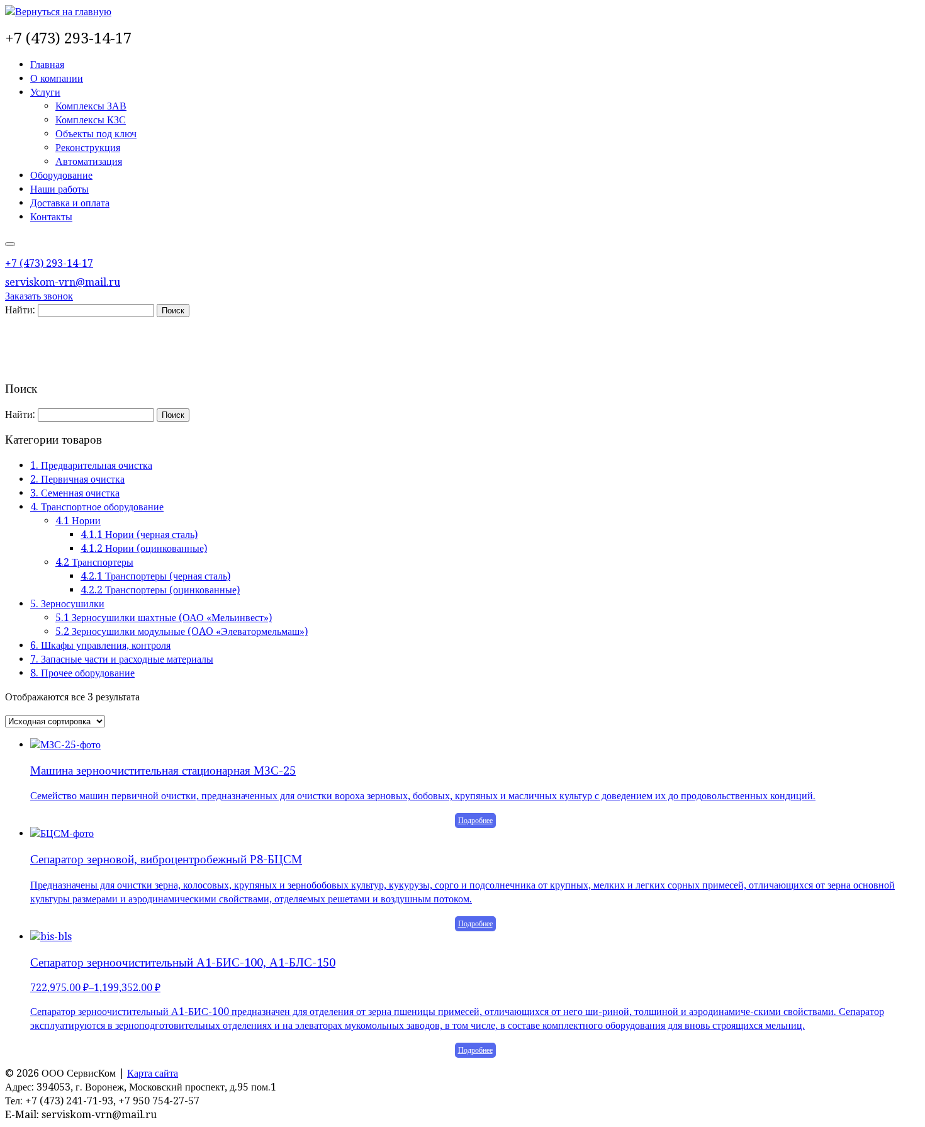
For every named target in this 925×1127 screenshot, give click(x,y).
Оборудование (61, 175)
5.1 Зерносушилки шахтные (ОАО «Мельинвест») (163, 618)
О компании (56, 78)
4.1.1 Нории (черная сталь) (139, 535)
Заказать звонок (39, 296)
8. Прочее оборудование (82, 673)
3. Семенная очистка (75, 493)
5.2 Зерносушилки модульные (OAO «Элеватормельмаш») (181, 631)
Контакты (51, 217)
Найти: (20, 310)
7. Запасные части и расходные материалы (121, 659)
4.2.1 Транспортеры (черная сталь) (155, 576)
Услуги (45, 92)
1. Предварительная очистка (91, 465)
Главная (47, 64)
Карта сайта (152, 1073)
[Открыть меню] (10, 244)
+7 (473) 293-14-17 (49, 263)
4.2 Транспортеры (94, 562)
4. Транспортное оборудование (97, 507)
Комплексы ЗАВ (90, 106)
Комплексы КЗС (90, 120)
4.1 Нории (78, 521)
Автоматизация (88, 161)
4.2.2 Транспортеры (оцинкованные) (160, 590)
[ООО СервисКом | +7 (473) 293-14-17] (58, 12)
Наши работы (59, 189)
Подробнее (475, 820)
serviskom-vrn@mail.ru (62, 282)
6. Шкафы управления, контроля (100, 645)
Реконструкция (87, 148)
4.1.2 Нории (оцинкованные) (144, 548)
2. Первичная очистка (77, 479)
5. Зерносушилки (67, 604)
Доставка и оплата (69, 203)
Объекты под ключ (96, 134)
